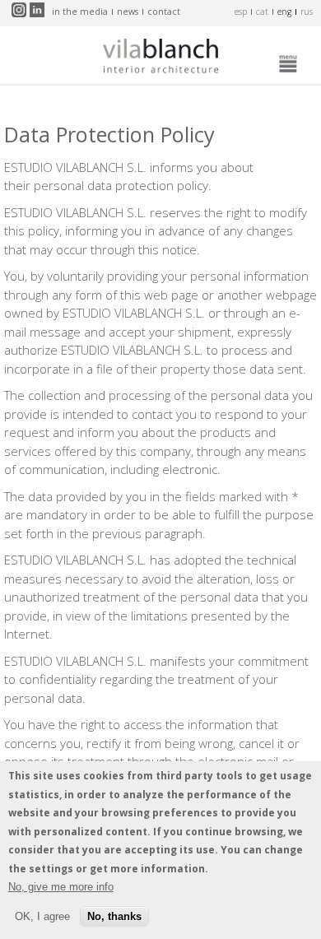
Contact (163, 11)
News (127, 11)
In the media (80, 11)
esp (241, 11)
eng (284, 11)
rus (306, 11)
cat (262, 11)
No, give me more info (61, 887)
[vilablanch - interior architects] (160, 59)
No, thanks (114, 916)
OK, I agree (42, 916)
